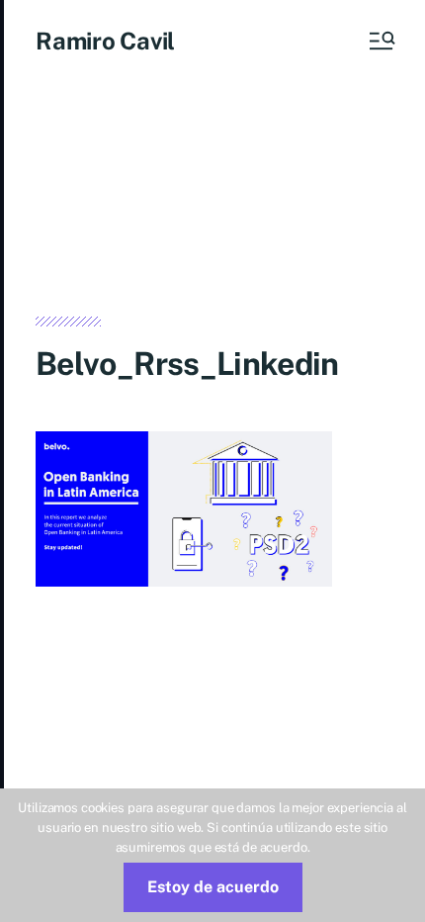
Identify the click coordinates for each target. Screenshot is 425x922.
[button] (380, 40)
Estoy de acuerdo (213, 886)
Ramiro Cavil (105, 40)
